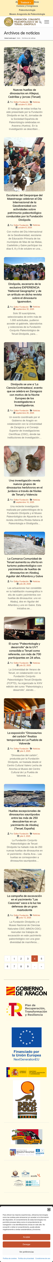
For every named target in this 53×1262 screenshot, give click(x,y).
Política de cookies (10, 1258)
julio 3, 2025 (25, 751)
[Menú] (45, 21)
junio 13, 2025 (25, 917)
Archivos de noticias (22, 32)
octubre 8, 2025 (25, 227)
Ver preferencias (26, 1252)
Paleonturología (27, 9)
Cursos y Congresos (27, 5)
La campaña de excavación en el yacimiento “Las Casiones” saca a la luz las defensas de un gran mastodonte (24, 903)
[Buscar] (39, 21)
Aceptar (26, 1237)
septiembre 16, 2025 (25, 502)
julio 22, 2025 (25, 665)
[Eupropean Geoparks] (16, 1176)
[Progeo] (19, 1182)
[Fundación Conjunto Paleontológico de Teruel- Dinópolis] (22, 21)
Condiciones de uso (42, 1258)
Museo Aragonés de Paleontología (27, 14)
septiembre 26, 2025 (25, 413)
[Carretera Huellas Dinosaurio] (26, 1136)
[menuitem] (27, 6)
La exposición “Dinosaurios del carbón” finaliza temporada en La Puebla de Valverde (24, 738)
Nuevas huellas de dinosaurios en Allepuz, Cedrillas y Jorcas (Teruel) (24, 93)
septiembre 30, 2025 (25, 309)
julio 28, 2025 (25, 584)
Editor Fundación (21, 102)
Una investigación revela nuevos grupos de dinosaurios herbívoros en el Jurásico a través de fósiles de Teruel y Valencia (25, 487)
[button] (49, 1209)
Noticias (36, 102)
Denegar (26, 1244)
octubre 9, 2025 (25, 104)
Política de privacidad (26, 1258)
